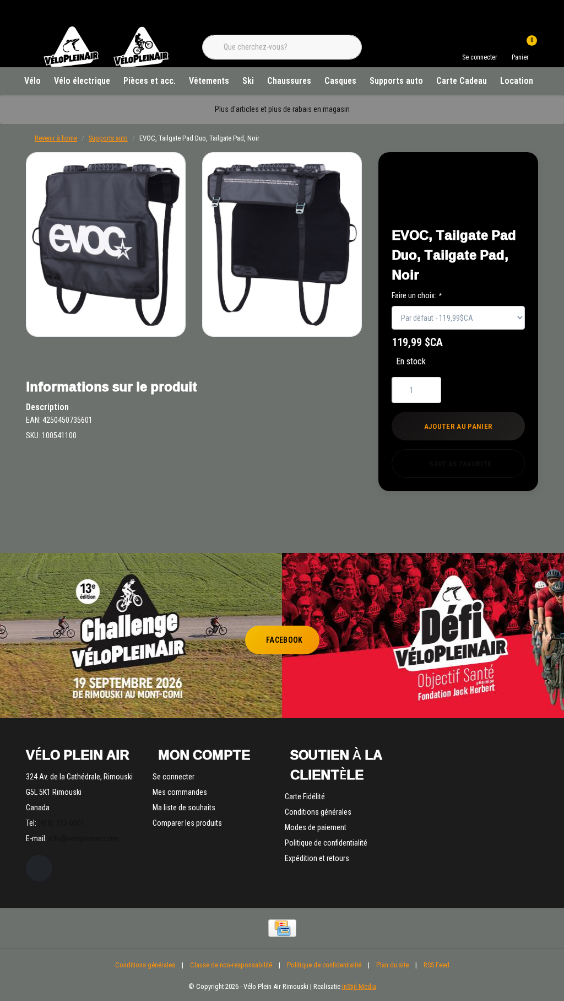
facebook (284, 640)
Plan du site (392, 965)
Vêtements (209, 81)
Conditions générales (145, 965)
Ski (248, 81)
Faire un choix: (416, 295)
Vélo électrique (82, 81)
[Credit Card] (282, 928)
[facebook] (39, 868)
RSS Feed (436, 965)
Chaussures (289, 81)
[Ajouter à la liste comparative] (503, 205)
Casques (340, 81)
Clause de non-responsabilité (231, 965)
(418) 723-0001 (61, 823)
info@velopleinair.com (83, 838)
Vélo (32, 81)
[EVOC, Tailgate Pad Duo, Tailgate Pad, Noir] (106, 244)
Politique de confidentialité (324, 965)
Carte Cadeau (461, 81)
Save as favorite (460, 463)
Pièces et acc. (149, 81)
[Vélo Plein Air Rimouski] (106, 66)
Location (516, 81)
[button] (503, 177)
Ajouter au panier (458, 426)
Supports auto (396, 81)
